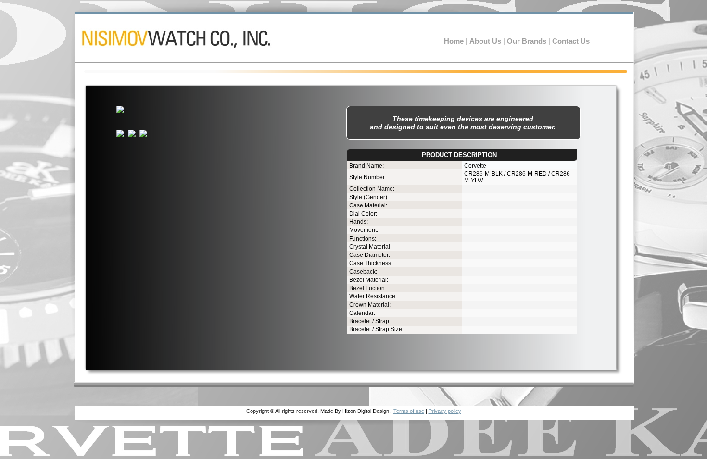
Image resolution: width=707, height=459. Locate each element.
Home (455, 41)
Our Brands (527, 41)
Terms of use (408, 411)
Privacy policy (445, 411)
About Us (486, 41)
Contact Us (571, 41)
